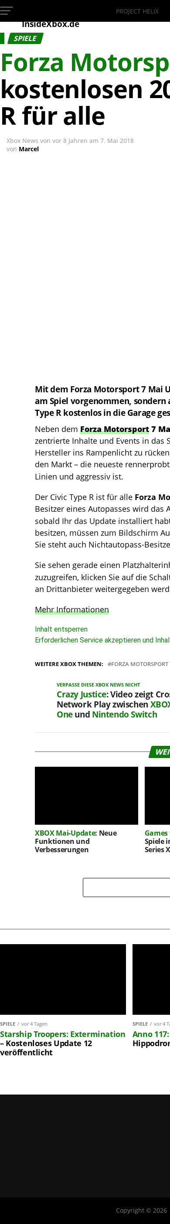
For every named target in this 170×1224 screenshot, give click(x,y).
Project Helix (137, 11)
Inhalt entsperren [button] (61, 629)
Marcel (29, 149)
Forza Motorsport (114, 429)
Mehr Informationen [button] (72, 609)
